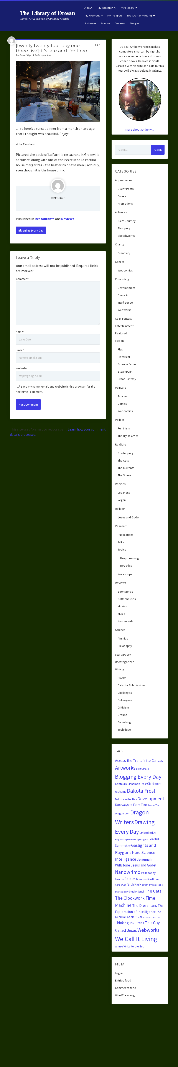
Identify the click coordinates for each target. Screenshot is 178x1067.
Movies (122, 606)
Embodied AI (148, 833)
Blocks (122, 678)
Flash (121, 349)
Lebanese (124, 493)
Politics (120, 420)
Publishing (124, 722)
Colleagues (125, 700)
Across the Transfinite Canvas (139, 760)
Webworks (125, 310)
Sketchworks (126, 236)
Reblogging (141, 879)
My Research (105, 7)
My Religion (114, 15)
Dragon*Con (154, 805)
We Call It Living (136, 939)
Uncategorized (124, 662)
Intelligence (125, 302)
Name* (20, 332)
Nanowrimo (127, 872)
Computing (122, 279)
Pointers (120, 388)
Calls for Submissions (131, 685)
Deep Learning (129, 558)
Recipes (134, 23)
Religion (120, 509)
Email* (20, 350)
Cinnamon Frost (137, 784)
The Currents (126, 468)
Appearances (123, 180)
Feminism (124, 428)
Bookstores (125, 592)
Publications (126, 535)
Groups (122, 715)
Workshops (125, 574)
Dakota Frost (141, 790)
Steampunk (125, 371)
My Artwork (92, 15)
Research (121, 526)
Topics (122, 549)
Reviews (120, 23)
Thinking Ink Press (129, 923)
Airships (123, 638)
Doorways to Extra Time (131, 805)
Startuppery (126, 453)
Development (126, 288)
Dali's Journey (127, 221)
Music (121, 614)
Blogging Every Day (30, 230)
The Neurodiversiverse (147, 917)
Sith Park (134, 884)
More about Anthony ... (139, 130)
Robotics (126, 565)
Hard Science (143, 852)
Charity (119, 244)
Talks (121, 542)
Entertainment (124, 326)
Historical (124, 357)
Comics (120, 262)
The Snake (124, 475)
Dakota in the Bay (126, 799)
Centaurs (121, 784)
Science (105, 23)
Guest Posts (126, 189)
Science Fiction (127, 364)
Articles (123, 396)
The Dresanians (144, 905)
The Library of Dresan (47, 13)
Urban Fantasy (127, 379)
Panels (122, 196)
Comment (22, 279)
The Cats (123, 460)
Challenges (125, 693)
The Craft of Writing (139, 15)
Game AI (123, 295)
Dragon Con (122, 813)
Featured (121, 333)
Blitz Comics (142, 768)
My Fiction (127, 7)
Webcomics (125, 270)
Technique (124, 730)
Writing (119, 669)
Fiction (119, 341)
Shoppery (124, 228)
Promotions (125, 204)
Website (21, 368)
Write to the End (134, 946)
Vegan (122, 500)
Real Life (120, 444)
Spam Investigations (152, 884)
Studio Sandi (136, 891)
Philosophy (125, 646)
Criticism (123, 707)
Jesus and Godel (128, 517)
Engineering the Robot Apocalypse (131, 839)
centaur (58, 198)
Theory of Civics (128, 436)
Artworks (121, 212)
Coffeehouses (127, 599)
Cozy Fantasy (123, 319)
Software (90, 23)
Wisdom (119, 946)
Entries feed (123, 980)
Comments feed (125, 988)
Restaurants (44, 219)
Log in (119, 973)
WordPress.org (125, 995)
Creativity (124, 253)
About (88, 7)
